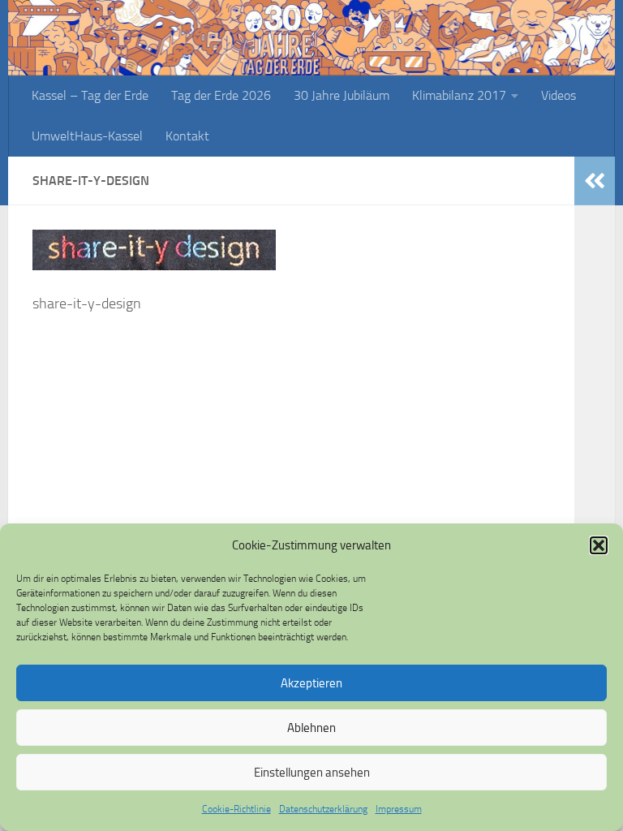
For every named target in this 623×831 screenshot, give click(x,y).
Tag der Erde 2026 (221, 95)
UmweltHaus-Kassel (87, 136)
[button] (599, 545)
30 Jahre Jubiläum (341, 95)
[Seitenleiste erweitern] (594, 181)
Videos (558, 95)
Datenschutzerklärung (323, 809)
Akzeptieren (311, 683)
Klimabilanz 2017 (459, 95)
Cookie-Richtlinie (236, 809)
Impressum (399, 809)
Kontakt (187, 136)
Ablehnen (311, 728)
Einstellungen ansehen (312, 772)
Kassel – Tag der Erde (90, 95)
